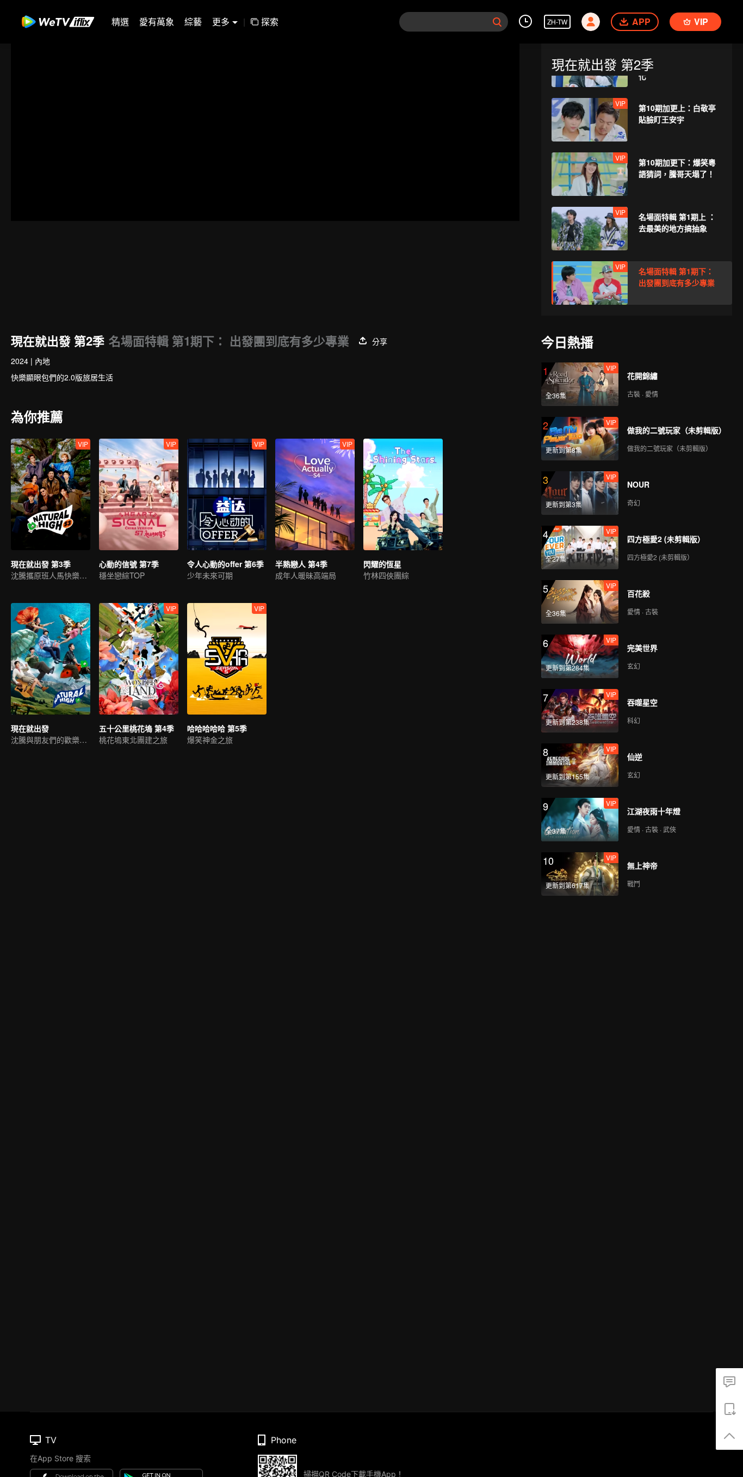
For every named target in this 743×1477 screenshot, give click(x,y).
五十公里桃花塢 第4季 (136, 728)
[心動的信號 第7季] (138, 494)
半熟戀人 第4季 (301, 563)
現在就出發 (30, 728)
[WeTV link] (58, 21)
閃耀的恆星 (382, 563)
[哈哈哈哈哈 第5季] (227, 659)
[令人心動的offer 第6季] (227, 494)
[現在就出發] (50, 659)
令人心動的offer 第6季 (225, 563)
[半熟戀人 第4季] (315, 494)
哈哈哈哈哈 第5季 (217, 728)
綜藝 (193, 21)
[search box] (497, 21)
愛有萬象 (156, 21)
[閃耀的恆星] (403, 494)
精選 (120, 21)
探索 (269, 21)
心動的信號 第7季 (129, 563)
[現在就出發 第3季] (50, 494)
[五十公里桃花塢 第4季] (138, 659)
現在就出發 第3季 (41, 563)
